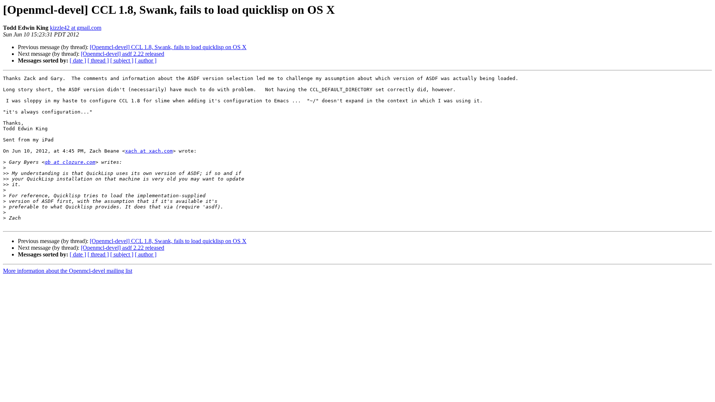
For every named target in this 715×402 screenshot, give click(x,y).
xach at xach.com (149, 151)
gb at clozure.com (70, 162)
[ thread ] (98, 60)
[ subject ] (121, 60)
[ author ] (145, 60)
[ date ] (78, 60)
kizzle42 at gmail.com (75, 28)
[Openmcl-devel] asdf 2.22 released (122, 54)
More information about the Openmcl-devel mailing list (67, 271)
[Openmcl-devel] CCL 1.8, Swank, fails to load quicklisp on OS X (168, 47)
